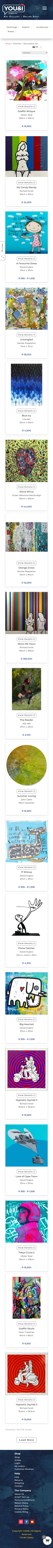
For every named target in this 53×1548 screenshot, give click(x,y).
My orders (20, 1466)
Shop (8, 43)
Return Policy (21, 1503)
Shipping (19, 1483)
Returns (19, 1480)
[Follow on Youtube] (32, 1521)
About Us (19, 1494)
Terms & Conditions (24, 1500)
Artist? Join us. (22, 1497)
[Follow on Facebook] (26, 1521)
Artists (18, 1460)
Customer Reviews (24, 1469)
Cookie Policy (21, 1512)
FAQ (17, 1477)
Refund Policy (22, 1506)
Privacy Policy (22, 1509)
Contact (19, 1486)
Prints (11, 31)
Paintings (12, 27)
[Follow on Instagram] (21, 1521)
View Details (25, 106)
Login (17, 1463)
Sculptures (42, 27)
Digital (26, 27)
